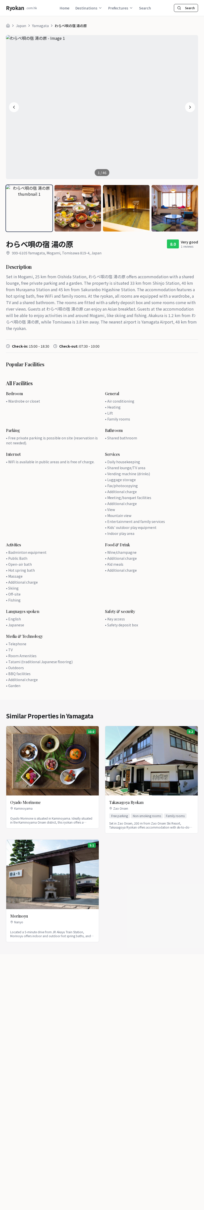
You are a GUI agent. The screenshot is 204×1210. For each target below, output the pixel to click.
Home (64, 7)
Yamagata (40, 25)
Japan (21, 25)
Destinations (86, 7)
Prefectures (118, 7)
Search (145, 7)
